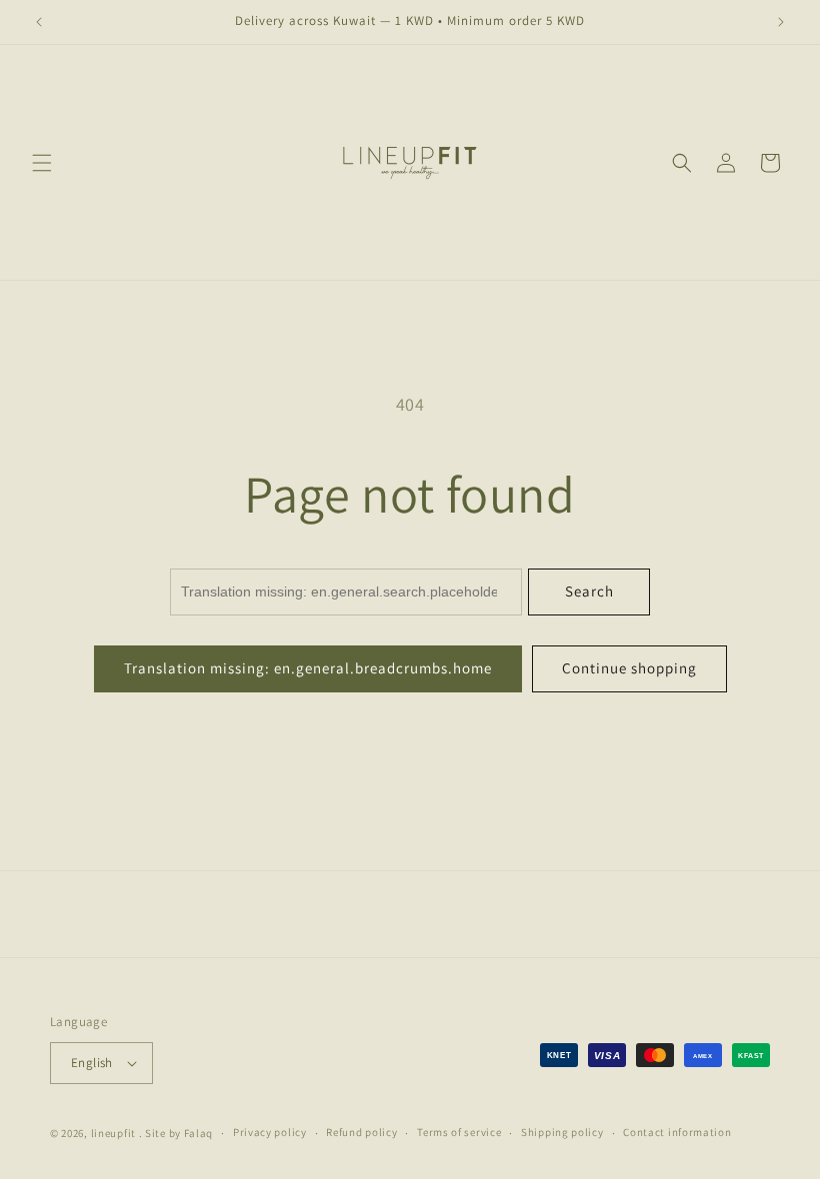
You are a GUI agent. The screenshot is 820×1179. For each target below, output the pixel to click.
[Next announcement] (781, 22)
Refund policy (361, 1132)
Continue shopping (629, 667)
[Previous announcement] (39, 22)
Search (589, 591)
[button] (42, 163)
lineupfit (113, 1133)
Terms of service (459, 1132)
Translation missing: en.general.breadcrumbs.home (308, 667)
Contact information (677, 1132)
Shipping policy (562, 1132)
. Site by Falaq (176, 1133)
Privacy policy (270, 1132)
